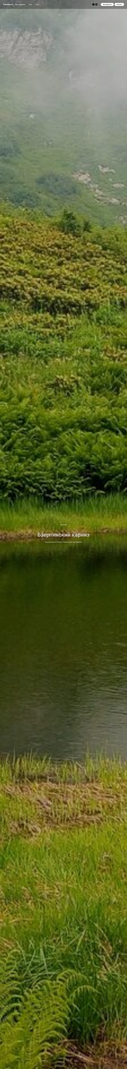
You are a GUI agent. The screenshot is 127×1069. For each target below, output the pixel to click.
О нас (37, 4)
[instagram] (96, 4)
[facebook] (93, 4)
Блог (30, 4)
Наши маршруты (20, 4)
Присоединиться (107, 4)
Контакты (119, 4)
